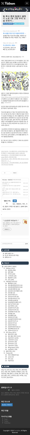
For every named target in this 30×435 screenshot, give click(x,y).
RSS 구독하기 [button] (7, 405)
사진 (13, 370)
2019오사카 (12, 317)
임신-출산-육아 (14, 336)
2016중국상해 (13, 300)
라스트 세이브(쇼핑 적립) (12, 255)
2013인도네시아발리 (15, 291)
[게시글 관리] (9, 173)
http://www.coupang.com (10, 31)
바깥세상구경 (11, 281)
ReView (10, 268)
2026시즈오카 (13, 330)
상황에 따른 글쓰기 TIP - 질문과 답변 (10, 192)
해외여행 (24, 370)
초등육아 (13, 372)
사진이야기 (13, 340)
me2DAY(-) (12, 349)
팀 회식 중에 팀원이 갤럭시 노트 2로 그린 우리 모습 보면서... (14, 18)
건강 (23, 372)
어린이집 (3, 373)
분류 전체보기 (10, 266)
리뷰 (16, 370)
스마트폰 (12, 276)
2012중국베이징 (14, 289)
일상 (17, 375)
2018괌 (11, 313)
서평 (5, 372)
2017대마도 (12, 306)
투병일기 (18, 372)
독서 (9, 375)
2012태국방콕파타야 (15, 287)
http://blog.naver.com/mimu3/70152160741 (15, 97)
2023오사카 (12, 323)
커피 (9, 372)
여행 (8, 373)
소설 (25, 375)
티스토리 (3, 377)
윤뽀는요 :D (8, 257)
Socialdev (17, 430)
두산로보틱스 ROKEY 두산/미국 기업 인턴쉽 (10, 45)
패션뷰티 (12, 278)
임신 (2, 375)
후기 (20, 370)
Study (9, 353)
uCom (11, 357)
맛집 (2, 370)
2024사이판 (12, 325)
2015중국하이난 (14, 298)
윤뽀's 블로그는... (9, 253)
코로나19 (9, 370)
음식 (2, 372)
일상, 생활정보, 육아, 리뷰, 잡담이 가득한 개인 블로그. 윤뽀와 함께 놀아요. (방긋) (11, 224)
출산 (5, 375)
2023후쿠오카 (13, 321)
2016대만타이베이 (14, 302)
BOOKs (12, 270)
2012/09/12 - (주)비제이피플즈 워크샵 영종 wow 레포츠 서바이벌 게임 (13, 156)
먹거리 (11, 274)
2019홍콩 (12, 315)
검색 (26, 244)
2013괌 (11, 293)
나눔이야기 (13, 345)
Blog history (13, 347)
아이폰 (21, 375)
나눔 (26, 373)
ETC (11, 279)
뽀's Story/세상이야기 (8, 23)
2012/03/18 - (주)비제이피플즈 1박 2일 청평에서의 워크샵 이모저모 (14, 163)
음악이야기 (12, 344)
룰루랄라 (12, 283)
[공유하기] (7, 173)
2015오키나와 (13, 296)
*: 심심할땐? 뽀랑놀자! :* (11, 221)
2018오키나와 (13, 310)
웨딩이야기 (12, 334)
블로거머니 (10, 351)
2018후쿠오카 (13, 308)
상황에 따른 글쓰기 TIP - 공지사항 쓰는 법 (11, 194)
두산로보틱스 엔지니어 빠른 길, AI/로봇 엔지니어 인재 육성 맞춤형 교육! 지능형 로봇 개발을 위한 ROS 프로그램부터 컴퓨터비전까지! (9, 48)
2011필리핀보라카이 (15, 285)
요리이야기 (12, 342)
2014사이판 (12, 295)
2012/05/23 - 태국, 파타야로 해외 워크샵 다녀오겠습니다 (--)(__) (15, 160)
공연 (10, 272)
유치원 (16, 373)
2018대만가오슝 (14, 312)
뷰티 (20, 373)
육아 (23, 373)
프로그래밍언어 (13, 355)
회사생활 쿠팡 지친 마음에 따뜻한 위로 (14, 33)
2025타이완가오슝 (14, 327)
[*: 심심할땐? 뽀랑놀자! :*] (8, 3)
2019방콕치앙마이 (14, 319)
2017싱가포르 (13, 304)
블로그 (12, 373)
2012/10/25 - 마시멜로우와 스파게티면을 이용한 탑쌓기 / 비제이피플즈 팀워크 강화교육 (14, 152)
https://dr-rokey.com (8, 43)
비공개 (11, 361)
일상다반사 (10, 377)
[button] (2, 9)
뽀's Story (4, 179)
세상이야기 (10, 179)
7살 (26, 372)
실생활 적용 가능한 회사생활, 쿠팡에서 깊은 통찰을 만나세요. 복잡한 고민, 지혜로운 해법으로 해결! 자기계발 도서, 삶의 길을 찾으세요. (15, 36)
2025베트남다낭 (13, 328)
